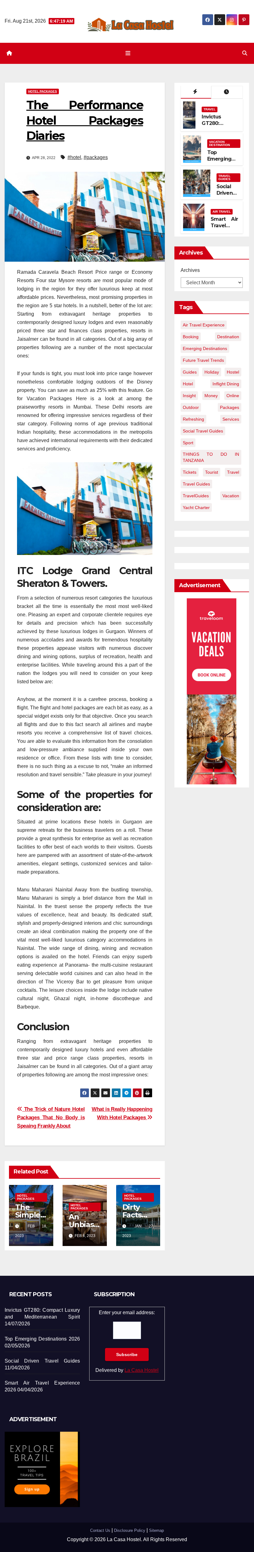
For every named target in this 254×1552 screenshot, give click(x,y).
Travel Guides (224, 177)
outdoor (191, 407)
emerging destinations (205, 348)
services (230, 419)
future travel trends (203, 360)
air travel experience (204, 324)
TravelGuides (196, 495)
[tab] (196, 92)
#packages (96, 157)
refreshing (193, 419)
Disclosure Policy (129, 1530)
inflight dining (225, 383)
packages (229, 407)
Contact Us (100, 1530)
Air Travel (221, 211)
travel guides (196, 483)
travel (233, 472)
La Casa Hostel (142, 1370)
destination (228, 336)
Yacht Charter (196, 507)
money (211, 395)
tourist (211, 472)
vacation (230, 495)
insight (189, 395)
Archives (190, 270)
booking (191, 336)
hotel (188, 383)
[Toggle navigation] (128, 53)
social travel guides (203, 430)
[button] (244, 53)
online (232, 395)
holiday (211, 372)
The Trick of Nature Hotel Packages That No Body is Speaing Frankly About (51, 1117)
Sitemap (156, 1530)
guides (190, 372)
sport (188, 442)
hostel (233, 372)
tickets (189, 472)
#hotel (74, 157)
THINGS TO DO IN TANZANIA (211, 457)
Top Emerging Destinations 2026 (222, 162)
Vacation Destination (219, 143)
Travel (210, 109)
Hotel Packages (42, 91)
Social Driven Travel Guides (225, 196)
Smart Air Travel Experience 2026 (224, 228)
